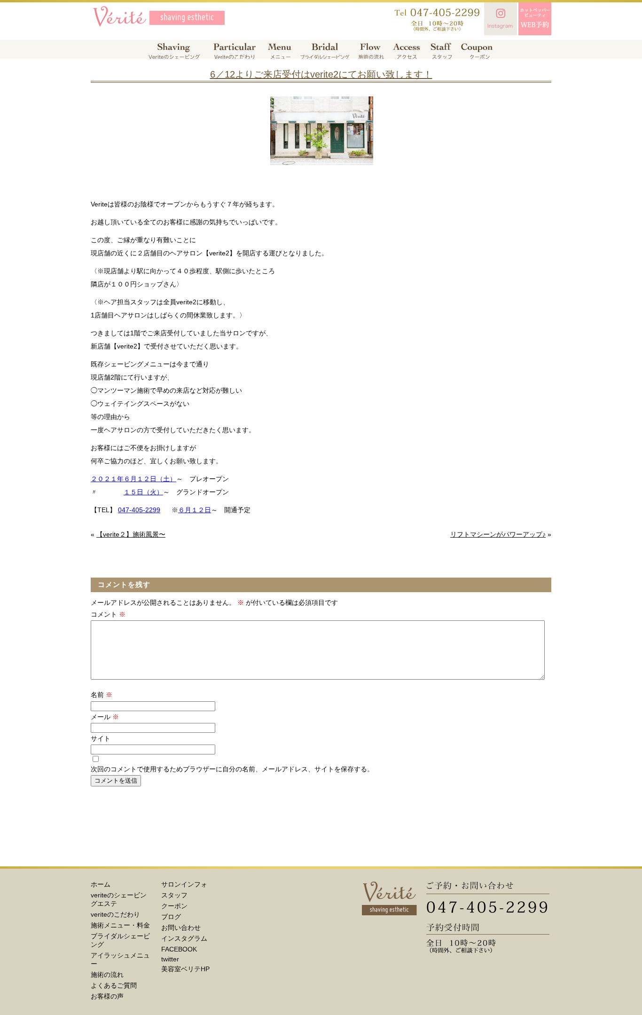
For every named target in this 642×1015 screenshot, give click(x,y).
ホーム (100, 884)
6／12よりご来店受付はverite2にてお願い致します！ (321, 74)
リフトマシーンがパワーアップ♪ (498, 534)
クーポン (174, 906)
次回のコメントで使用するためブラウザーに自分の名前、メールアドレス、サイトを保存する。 (232, 769)
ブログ (171, 916)
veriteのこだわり (115, 914)
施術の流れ (107, 974)
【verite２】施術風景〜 (130, 534)
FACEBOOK (179, 949)
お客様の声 (107, 996)
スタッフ (174, 895)
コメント (108, 614)
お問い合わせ (181, 927)
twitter (170, 959)
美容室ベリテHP (185, 969)
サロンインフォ (184, 884)
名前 (101, 694)
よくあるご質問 (114, 985)
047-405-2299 (139, 510)
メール (105, 717)
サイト (100, 738)
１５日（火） (143, 492)
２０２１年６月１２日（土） (133, 479)
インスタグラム (184, 938)
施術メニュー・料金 (120, 925)
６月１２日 (194, 510)
